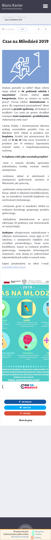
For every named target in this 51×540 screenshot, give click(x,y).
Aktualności (22, 17)
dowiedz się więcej (19, 537)
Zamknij (37, 537)
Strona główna (8, 17)
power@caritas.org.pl (13, 267)
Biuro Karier (12, 6)
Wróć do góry (25, 420)
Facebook (27, 402)
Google (26, 413)
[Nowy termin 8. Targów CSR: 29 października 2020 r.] (45, 29)
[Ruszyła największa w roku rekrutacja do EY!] (38, 29)
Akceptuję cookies (39, 532)
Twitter (27, 407)
